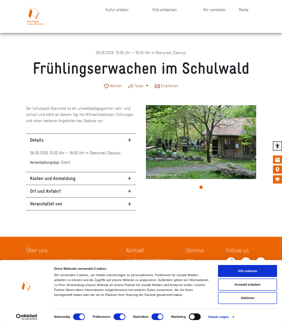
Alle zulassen (247, 271)
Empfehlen (169, 86)
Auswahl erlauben (248, 284)
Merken (115, 86)
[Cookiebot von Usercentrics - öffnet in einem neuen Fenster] (27, 317)
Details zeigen (218, 317)
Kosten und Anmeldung (53, 178)
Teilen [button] (139, 86)
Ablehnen (248, 298)
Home (189, 260)
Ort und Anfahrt (45, 191)
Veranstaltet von (46, 203)
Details (37, 140)
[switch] (119, 316)
